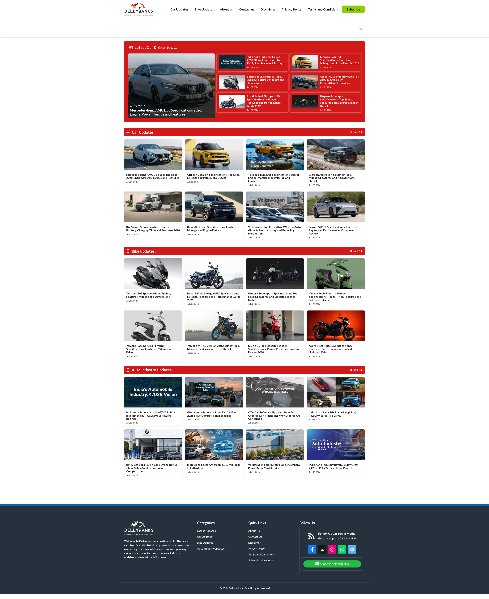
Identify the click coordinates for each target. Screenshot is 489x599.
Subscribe (353, 9)
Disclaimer (268, 9)
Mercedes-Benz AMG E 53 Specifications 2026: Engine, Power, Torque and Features (152, 176)
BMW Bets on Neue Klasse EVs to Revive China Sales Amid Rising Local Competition (151, 468)
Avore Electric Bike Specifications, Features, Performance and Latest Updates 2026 (330, 349)
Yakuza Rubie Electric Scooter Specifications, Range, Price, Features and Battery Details (335, 297)
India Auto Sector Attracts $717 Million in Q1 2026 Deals (213, 466)
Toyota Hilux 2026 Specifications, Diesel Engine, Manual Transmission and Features (273, 178)
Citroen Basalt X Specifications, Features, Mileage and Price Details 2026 (339, 60)
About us (226, 9)
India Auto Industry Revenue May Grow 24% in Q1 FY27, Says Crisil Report (333, 466)
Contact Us (255, 536)
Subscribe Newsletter (261, 560)
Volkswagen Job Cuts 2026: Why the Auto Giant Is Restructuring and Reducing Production (274, 230)
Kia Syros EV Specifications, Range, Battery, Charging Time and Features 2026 (153, 228)
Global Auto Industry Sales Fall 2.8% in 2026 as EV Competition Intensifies (339, 80)
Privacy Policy (292, 9)
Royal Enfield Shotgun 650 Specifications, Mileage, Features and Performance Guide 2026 (264, 101)
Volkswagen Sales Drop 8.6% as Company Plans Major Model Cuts (274, 466)
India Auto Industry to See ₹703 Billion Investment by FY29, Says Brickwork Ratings (265, 60)
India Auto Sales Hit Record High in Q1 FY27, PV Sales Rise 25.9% (333, 414)
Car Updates (179, 9)
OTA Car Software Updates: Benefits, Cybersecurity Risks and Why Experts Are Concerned (274, 415)
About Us (254, 530)
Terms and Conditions (323, 9)
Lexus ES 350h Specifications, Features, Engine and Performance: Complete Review (333, 230)
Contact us (246, 9)
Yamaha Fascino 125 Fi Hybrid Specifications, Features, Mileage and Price (149, 349)
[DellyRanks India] (143, 9)
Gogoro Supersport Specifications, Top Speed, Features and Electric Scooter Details (339, 101)
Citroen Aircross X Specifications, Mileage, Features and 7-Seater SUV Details (332, 178)
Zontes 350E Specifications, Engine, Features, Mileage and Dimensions (265, 80)
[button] (360, 28)
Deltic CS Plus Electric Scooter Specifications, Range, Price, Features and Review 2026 (274, 349)
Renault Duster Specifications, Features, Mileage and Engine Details (212, 228)
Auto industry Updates (211, 548)
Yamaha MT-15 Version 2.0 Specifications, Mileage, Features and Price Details (213, 347)
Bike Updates (204, 9)
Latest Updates (206, 530)
